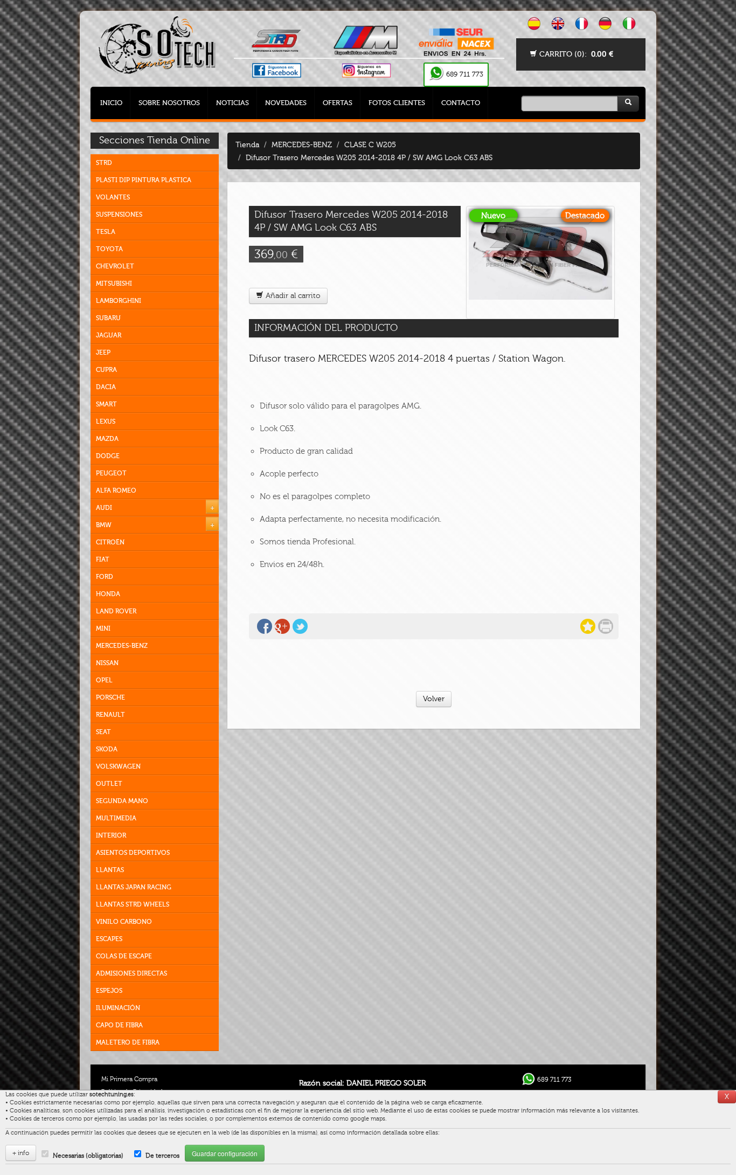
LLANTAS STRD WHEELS (132, 904)
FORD (104, 576)
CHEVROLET (115, 266)
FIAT (102, 559)
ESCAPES (109, 939)
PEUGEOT (111, 473)
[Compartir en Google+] (282, 626)
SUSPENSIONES (119, 214)
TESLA (105, 232)
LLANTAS (110, 870)
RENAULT (110, 714)
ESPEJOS (109, 990)
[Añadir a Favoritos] (587, 626)
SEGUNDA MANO (122, 801)
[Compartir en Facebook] (264, 626)
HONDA (108, 594)
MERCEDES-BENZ (122, 645)
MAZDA (107, 439)
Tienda (247, 144)
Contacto (460, 103)
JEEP (103, 352)
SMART (106, 404)
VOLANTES (113, 197)
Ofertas (337, 103)
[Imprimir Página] (605, 626)
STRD (104, 163)
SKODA (106, 749)
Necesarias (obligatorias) (88, 1155)
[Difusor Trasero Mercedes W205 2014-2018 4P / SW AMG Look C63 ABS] (540, 262)
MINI (103, 628)
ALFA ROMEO (116, 490)
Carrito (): (575, 54)
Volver (434, 698)
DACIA (106, 387)
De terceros (162, 1155)
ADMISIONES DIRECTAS (131, 973)
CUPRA (106, 370)
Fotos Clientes (397, 103)
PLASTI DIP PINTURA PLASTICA (143, 180)
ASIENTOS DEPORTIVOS (133, 852)
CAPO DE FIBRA (119, 1025)
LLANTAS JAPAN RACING (133, 887)
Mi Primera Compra (129, 1079)
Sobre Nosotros (169, 103)
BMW (104, 525)
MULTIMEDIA (116, 818)
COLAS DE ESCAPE (124, 956)
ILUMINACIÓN (118, 1008)
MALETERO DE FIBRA (127, 1042)
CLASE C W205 (370, 144)
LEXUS (105, 421)
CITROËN (110, 542)
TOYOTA (109, 249)
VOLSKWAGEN (118, 766)
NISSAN (107, 663)
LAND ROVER (116, 611)
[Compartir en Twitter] (300, 626)
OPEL (104, 680)
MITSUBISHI (114, 283)
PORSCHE (110, 697)
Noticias (232, 103)
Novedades (286, 103)
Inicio (111, 103)
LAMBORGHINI (118, 301)
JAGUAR (108, 335)
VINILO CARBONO (124, 921)
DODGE (108, 456)
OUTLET (109, 783)
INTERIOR (111, 835)
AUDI (104, 508)
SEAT (103, 732)
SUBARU (108, 318)
